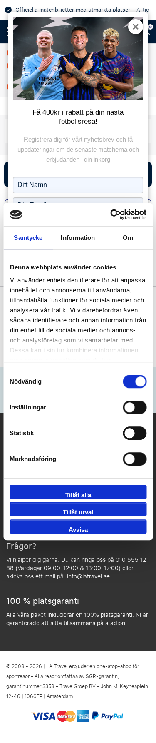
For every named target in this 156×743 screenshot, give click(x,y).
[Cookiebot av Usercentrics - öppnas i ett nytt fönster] (111, 214)
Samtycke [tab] (28, 237)
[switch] (134, 407)
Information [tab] (78, 237)
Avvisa (78, 529)
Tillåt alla (78, 495)
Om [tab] (128, 237)
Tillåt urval (78, 512)
